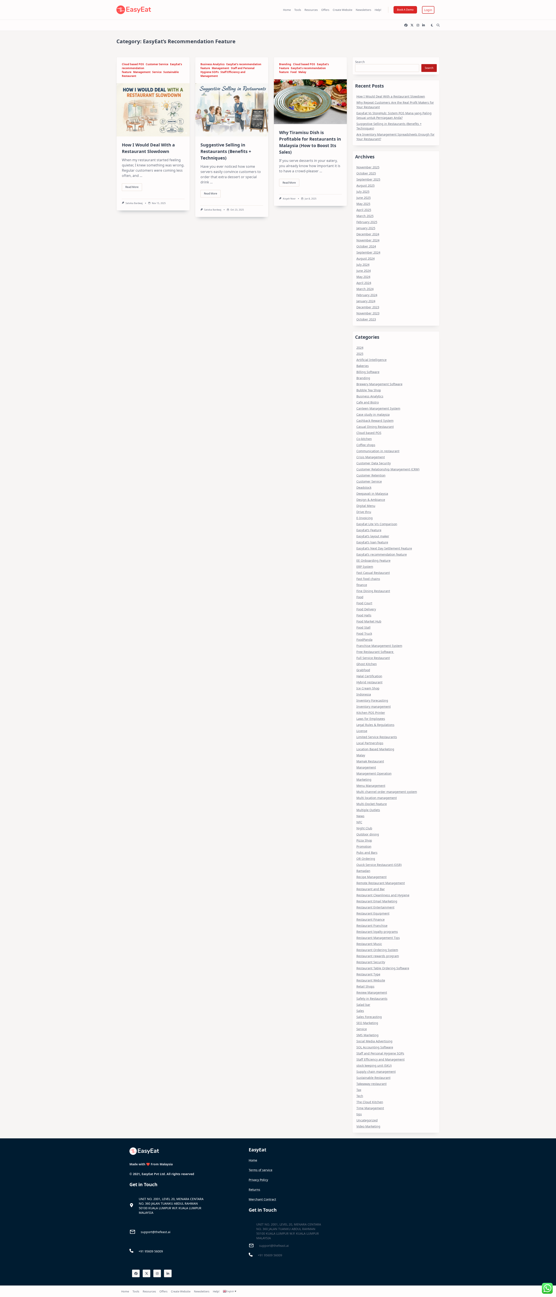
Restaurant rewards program (377, 956)
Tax (358, 1090)
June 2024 (363, 271)
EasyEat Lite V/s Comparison (376, 524)
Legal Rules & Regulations (375, 725)
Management (142, 72)
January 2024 (365, 301)
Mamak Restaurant (370, 761)
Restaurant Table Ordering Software (382, 968)
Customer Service (157, 64)
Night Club (364, 828)
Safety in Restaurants (371, 998)
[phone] (131, 1251)
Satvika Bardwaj (134, 203)
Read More (132, 187)
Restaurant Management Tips (378, 938)
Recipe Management (371, 877)
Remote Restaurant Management (380, 883)
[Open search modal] (438, 25)
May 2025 (363, 204)
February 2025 (366, 222)
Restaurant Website (370, 980)
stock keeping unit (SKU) (374, 1065)
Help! (378, 10)
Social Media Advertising (374, 1041)
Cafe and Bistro (367, 402)
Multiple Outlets (368, 810)
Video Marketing (368, 1126)
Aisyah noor (289, 198)
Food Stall (363, 627)
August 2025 (365, 185)
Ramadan (363, 871)
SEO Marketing (367, 1023)
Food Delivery (366, 609)
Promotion (363, 846)
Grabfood (363, 670)
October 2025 (366, 173)
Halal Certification (369, 676)
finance (361, 585)
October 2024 (366, 246)
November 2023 (367, 313)
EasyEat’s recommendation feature (381, 554)
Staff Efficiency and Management (380, 1059)
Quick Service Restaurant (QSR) (379, 865)
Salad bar (363, 1005)
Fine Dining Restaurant (373, 591)
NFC (359, 822)
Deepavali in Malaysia (372, 494)
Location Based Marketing (375, 749)
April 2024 (363, 283)
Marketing (363, 779)
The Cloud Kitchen (369, 1102)
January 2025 (365, 228)
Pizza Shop (364, 840)
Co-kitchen (364, 439)
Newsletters (363, 10)
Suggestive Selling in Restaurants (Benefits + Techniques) (225, 151)
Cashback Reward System (375, 420)
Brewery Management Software (379, 384)
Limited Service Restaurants (376, 737)
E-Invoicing (364, 518)
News (360, 816)
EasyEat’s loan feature (372, 542)
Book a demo (405, 10)
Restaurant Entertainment (375, 907)
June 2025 (363, 198)
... (141, 175)
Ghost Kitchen (366, 664)
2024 (359, 347)
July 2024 (362, 264)
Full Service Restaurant (373, 658)
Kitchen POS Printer (370, 713)
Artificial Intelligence (371, 360)
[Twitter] (412, 25)
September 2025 (368, 179)
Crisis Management (370, 457)
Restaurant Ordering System (377, 950)
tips (359, 1114)
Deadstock (363, 487)
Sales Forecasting (369, 1017)
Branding (285, 64)
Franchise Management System (379, 646)
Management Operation (374, 773)
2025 (359, 354)
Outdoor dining (367, 834)
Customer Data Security (373, 463)
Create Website (342, 10)
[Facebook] (405, 25)
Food (293, 72)
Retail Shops (365, 986)
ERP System (364, 567)
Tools (297, 10)
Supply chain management (376, 1071)
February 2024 (366, 295)
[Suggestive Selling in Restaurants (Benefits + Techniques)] (231, 109)
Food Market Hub (368, 621)
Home (287, 10)
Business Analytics (212, 64)
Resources (311, 10)
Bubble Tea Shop (368, 390)
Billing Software (367, 372)
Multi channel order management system (386, 792)
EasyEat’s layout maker (372, 536)
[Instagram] (418, 25)
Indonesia (363, 694)
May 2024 (363, 277)
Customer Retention (371, 475)
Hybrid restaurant (369, 682)
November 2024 (367, 240)
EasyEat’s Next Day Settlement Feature (384, 548)
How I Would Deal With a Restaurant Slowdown (390, 96)
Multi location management (376, 798)
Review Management (371, 992)
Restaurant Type (368, 974)
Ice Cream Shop (367, 688)
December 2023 (367, 307)
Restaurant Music (369, 944)
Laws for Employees (370, 719)
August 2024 (365, 258)
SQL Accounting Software (374, 1047)
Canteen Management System (378, 408)
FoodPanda (364, 640)
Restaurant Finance (370, 919)
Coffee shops (365, 445)
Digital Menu (365, 506)
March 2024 (365, 289)
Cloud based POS (133, 64)
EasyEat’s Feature (368, 530)
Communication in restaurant (377, 451)
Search (360, 62)
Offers (325, 10)
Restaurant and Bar (370, 889)
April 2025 (363, 210)
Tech (359, 1096)
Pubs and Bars (366, 852)
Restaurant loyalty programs (377, 932)
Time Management (370, 1108)
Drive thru (363, 512)
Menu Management (370, 786)
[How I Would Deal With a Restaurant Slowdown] (153, 109)
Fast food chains (368, 579)
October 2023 (366, 319)
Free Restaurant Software (375, 652)
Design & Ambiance (370, 500)
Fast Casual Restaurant (373, 573)
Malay (302, 72)
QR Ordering (365, 859)
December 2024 (367, 234)
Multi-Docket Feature (371, 804)
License (361, 731)
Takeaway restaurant (371, 1084)
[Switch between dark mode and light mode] (432, 25)
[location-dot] (131, 1205)
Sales (360, 1011)
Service (157, 72)
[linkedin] (423, 25)
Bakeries (362, 366)
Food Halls (363, 615)
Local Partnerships (369, 743)
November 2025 (367, 167)
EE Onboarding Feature (373, 560)
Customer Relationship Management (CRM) (387, 469)
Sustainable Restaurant (373, 1078)
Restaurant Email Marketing (376, 901)
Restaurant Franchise (371, 925)
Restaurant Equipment (372, 913)
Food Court (364, 603)
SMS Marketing (367, 1035)
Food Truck (364, 633)
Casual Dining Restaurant (375, 427)
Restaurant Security (370, 962)
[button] (428, 10)
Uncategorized (367, 1120)
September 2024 (368, 252)
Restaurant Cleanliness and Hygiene (382, 895)
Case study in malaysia (373, 414)
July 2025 (362, 191)
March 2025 (365, 216)
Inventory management (373, 706)
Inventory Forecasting (372, 700)
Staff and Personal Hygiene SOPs (380, 1053)
